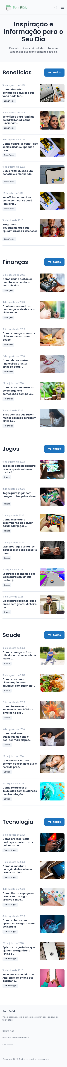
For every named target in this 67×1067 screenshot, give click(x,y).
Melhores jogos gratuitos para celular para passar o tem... (19, 550)
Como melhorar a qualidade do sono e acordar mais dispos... (16, 737)
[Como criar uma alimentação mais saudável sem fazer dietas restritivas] (52, 683)
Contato (7, 1044)
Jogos (7, 477)
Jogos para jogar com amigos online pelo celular (19, 494)
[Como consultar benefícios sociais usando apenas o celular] (52, 147)
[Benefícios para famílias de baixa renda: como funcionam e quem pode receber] (52, 120)
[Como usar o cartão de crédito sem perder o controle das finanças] (52, 283)
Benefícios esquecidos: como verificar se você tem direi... (17, 201)
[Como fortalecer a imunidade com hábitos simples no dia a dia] (52, 710)
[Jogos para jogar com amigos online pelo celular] (52, 497)
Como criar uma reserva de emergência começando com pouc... (18, 391)
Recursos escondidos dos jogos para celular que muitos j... (18, 577)
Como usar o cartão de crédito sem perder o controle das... (17, 282)
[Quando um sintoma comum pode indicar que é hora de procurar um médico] (52, 764)
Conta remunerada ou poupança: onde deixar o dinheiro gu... (18, 309)
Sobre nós (8, 1031)
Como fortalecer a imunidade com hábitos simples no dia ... (17, 710)
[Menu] (62, 7)
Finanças (8, 290)
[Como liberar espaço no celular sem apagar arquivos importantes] (52, 897)
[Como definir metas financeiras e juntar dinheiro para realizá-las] (52, 364)
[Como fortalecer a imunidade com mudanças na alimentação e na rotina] (52, 791)
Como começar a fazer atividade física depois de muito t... (19, 655)
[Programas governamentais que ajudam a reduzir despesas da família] (52, 228)
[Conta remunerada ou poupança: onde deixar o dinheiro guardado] (52, 310)
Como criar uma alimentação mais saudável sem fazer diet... (18, 682)
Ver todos (54, 72)
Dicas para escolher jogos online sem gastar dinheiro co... (19, 604)
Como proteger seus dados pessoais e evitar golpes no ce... (17, 842)
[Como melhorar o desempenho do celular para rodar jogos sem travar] (52, 523)
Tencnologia (10, 850)
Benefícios (9, 100)
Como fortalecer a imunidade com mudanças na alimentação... (19, 791)
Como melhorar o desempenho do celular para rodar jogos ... (17, 523)
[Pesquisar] (56, 7)
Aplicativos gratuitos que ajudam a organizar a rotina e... (18, 951)
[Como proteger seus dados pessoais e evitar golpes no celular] (52, 842)
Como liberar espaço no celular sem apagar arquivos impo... (18, 896)
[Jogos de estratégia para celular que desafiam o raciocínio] (52, 469)
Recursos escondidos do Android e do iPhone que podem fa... (18, 978)
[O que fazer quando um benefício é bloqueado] (52, 174)
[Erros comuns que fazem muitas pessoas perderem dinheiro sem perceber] (52, 418)
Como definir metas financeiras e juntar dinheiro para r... (15, 364)
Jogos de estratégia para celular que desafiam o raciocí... (19, 469)
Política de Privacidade (15, 1037)
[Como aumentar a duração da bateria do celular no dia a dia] (52, 870)
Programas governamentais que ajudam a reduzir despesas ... (19, 229)
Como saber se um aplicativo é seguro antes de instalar (18, 924)
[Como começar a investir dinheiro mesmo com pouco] (52, 337)
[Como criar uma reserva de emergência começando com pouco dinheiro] (52, 391)
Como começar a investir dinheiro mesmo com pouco (18, 336)
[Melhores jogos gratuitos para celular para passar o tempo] (52, 550)
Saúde (7, 663)
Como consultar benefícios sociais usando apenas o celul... (20, 147)
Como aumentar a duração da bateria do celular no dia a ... (17, 869)
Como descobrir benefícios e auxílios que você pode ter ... (18, 93)
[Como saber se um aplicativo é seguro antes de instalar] (52, 924)
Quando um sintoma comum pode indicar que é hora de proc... (19, 764)
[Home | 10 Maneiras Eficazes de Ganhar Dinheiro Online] (17, 7)
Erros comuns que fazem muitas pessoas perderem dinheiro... (19, 418)
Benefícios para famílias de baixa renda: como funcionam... (18, 120)
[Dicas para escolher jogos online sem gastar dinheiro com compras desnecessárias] (52, 604)
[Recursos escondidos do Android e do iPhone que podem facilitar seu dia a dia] (52, 978)
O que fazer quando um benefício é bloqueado (17, 172)
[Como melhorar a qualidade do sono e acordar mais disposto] (52, 737)
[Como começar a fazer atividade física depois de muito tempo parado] (52, 656)
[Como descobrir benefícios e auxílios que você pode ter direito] (52, 93)
